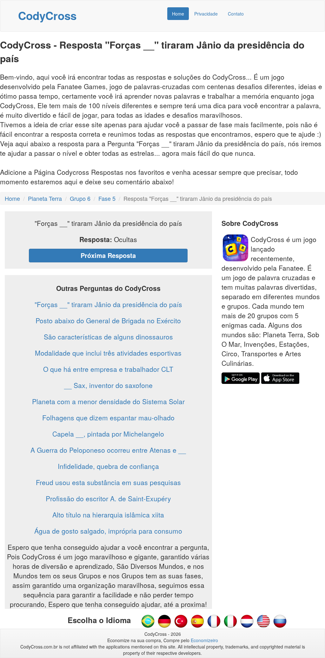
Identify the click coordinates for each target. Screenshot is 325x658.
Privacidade (206, 13)
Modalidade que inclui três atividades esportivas (108, 353)
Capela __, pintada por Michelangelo (108, 433)
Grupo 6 (80, 198)
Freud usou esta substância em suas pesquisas (108, 482)
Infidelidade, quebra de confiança (108, 466)
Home (178, 13)
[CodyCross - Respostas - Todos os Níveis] (148, 620)
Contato (236, 13)
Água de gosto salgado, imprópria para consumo (108, 531)
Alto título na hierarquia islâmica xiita (108, 514)
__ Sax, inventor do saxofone (108, 385)
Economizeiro (204, 640)
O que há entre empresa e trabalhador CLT (108, 369)
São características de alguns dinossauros (108, 336)
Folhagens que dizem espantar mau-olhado (108, 417)
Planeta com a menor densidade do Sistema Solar (108, 401)
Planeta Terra (45, 198)
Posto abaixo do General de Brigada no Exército (108, 320)
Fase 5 (107, 198)
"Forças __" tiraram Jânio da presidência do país (108, 304)
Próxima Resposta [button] (108, 255)
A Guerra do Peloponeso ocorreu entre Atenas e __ (108, 450)
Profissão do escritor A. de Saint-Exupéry (108, 498)
